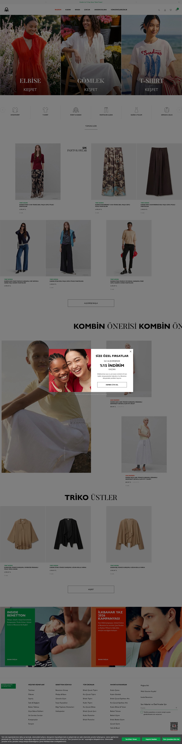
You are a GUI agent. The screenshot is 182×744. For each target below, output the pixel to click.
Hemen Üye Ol (112, 385)
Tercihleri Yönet (131, 739)
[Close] (130, 351)
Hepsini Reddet (151, 739)
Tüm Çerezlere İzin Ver (171, 739)
